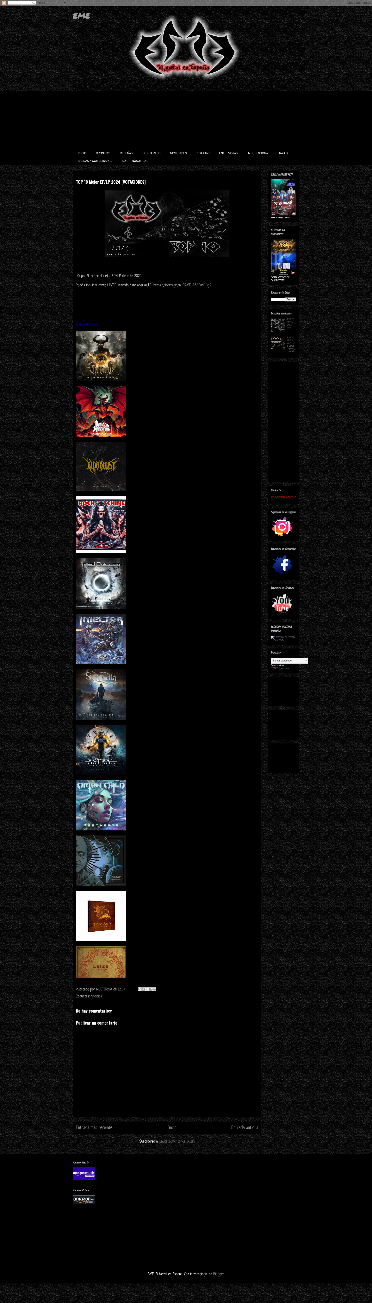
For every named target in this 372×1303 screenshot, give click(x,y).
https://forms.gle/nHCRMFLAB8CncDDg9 (182, 285)
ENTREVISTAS (228, 153)
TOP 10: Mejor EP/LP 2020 (291, 323)
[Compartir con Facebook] (151, 989)
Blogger (218, 1274)
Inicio (172, 1128)
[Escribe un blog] (143, 989)
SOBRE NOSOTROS (134, 160)
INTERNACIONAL (258, 153)
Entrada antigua (244, 1128)
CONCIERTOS (151, 153)
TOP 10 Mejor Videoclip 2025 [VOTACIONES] (291, 344)
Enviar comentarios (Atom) (177, 1142)
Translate (283, 668)
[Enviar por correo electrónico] (140, 989)
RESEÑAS (126, 153)
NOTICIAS (203, 153)
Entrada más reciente (94, 1128)
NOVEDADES (178, 153)
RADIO (283, 153)
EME (81, 15)
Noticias (96, 997)
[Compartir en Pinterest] (154, 989)
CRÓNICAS (103, 153)
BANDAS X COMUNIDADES (95, 160)
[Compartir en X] (147, 989)
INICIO (82, 153)
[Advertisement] (186, 120)
